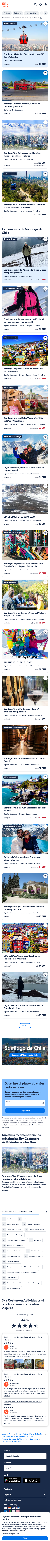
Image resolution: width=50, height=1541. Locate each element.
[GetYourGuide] (5, 4)
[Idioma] (40, 4)
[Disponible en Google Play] (12, 1480)
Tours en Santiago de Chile (12, 1439)
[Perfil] (45, 4)
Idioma (7, 1451)
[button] (25, 44)
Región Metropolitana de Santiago (30, 1434)
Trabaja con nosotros (12, 1500)
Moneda (7, 1462)
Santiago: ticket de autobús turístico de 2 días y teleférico (23, 1338)
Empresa (7, 1494)
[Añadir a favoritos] (45, 23)
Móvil (6, 1475)
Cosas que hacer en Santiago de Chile (17, 1436)
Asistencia (8, 1489)
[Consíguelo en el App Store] (31, 1480)
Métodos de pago (11, 1504)
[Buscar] (35, 4)
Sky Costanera (32, 1439)
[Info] (41, 18)
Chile (11, 1434)
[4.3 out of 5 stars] (25, 1326)
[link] (25, 44)
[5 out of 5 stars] (25, 1343)
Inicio (4, 1434)
